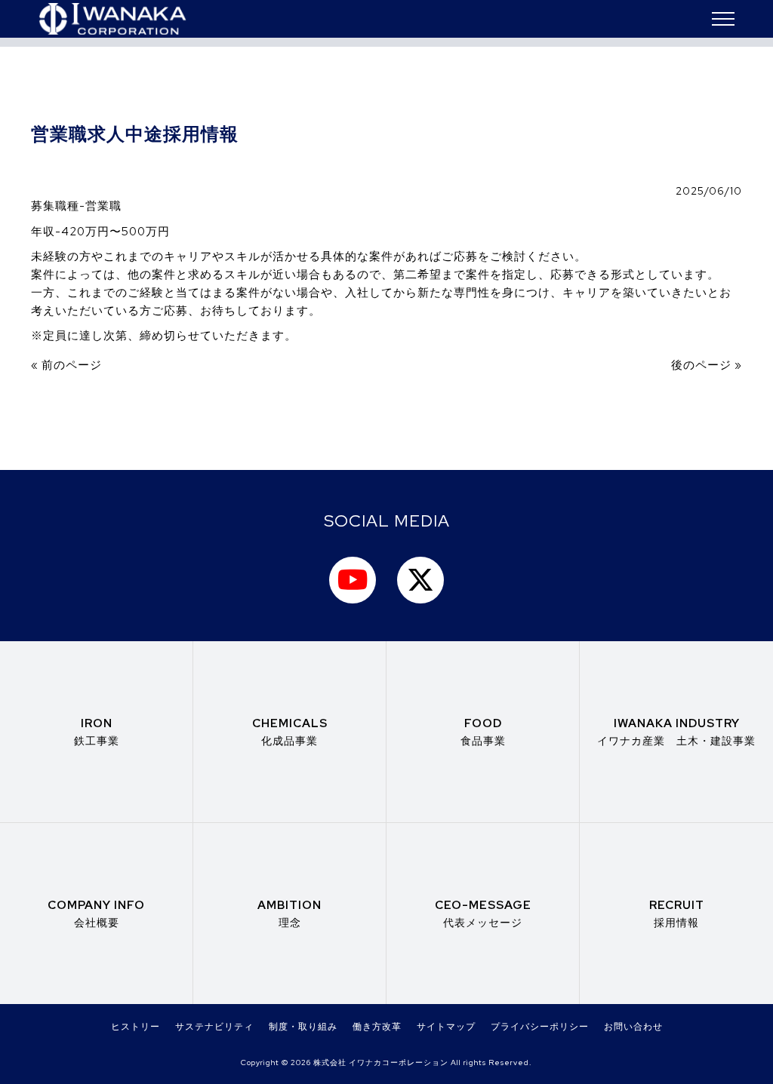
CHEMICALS (290, 731)
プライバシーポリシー (540, 1027)
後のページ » (706, 365)
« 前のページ (66, 365)
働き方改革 (377, 1027)
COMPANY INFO (96, 913)
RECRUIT (676, 913)
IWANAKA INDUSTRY (676, 731)
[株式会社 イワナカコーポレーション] (112, 19)
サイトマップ (446, 1027)
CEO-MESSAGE (483, 913)
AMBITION (289, 913)
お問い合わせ (633, 1027)
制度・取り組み (303, 1027)
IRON (96, 731)
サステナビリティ (214, 1027)
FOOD (483, 731)
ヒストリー (135, 1027)
